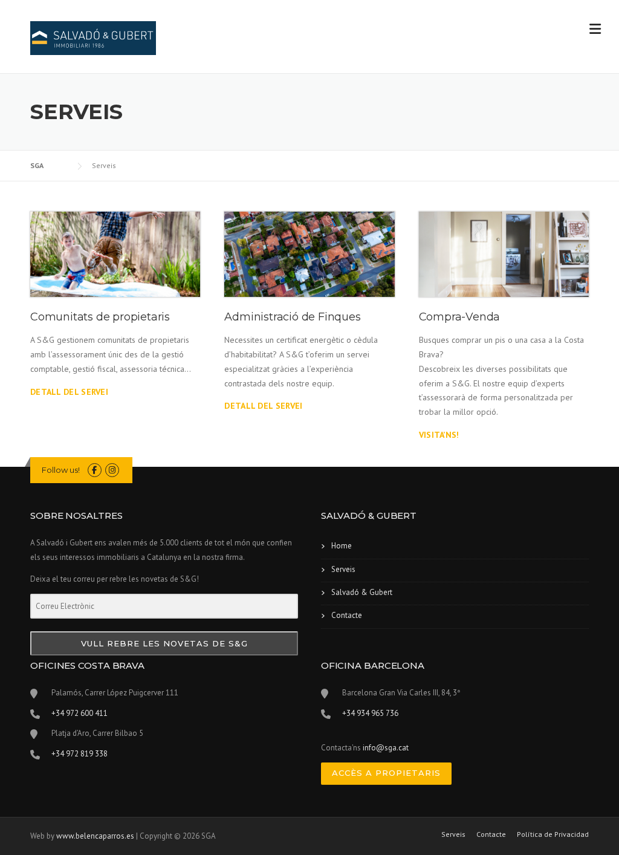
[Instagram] (112, 470)
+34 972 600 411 (79, 713)
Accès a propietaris (386, 773)
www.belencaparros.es (95, 836)
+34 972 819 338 (79, 754)
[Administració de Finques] (309, 254)
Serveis (343, 569)
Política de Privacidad (553, 834)
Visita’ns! (439, 434)
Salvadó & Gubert (361, 592)
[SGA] (93, 37)
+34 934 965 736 (370, 713)
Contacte (346, 615)
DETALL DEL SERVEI (69, 391)
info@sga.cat (386, 748)
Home (341, 546)
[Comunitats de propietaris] (115, 254)
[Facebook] (95, 470)
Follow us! (61, 470)
